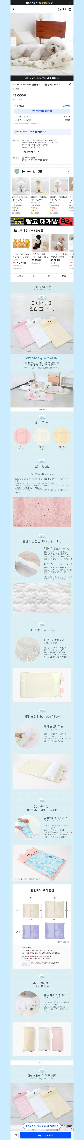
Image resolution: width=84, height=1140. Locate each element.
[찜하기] (27, 192)
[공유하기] (69, 84)
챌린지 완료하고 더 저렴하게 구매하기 (41, 1126)
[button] (41, 2)
